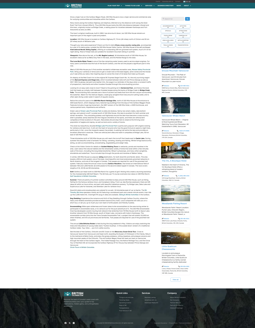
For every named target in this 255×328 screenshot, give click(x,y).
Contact (177, 1)
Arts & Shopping (183, 40)
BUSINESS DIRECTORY (166, 5)
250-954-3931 (184, 266)
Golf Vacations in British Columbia (83, 176)
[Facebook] (65, 323)
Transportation (183, 45)
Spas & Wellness (168, 40)
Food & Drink (168, 35)
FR (187, 1)
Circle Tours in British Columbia (82, 247)
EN (184, 1)
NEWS (179, 5)
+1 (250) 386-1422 (183, 176)
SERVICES (148, 5)
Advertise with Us (167, 1)
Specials (168, 30)
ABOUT (186, 5)
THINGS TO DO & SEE (132, 5)
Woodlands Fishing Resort (174, 203)
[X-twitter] (69, 323)
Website (166, 86)
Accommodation (168, 26)
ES (189, 1)
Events (158, 1)
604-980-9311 (184, 86)
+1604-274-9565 (184, 131)
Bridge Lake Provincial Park (106, 126)
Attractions (183, 30)
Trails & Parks (168, 45)
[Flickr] (74, 323)
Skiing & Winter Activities (128, 195)
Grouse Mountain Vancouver (175, 70)
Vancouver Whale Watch (173, 115)
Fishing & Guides (168, 199)
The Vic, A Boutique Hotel (174, 160)
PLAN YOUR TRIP (114, 5)
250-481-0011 (184, 218)
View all (176, 280)
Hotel (164, 156)
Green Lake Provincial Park (91, 111)
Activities (183, 26)
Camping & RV (183, 35)
